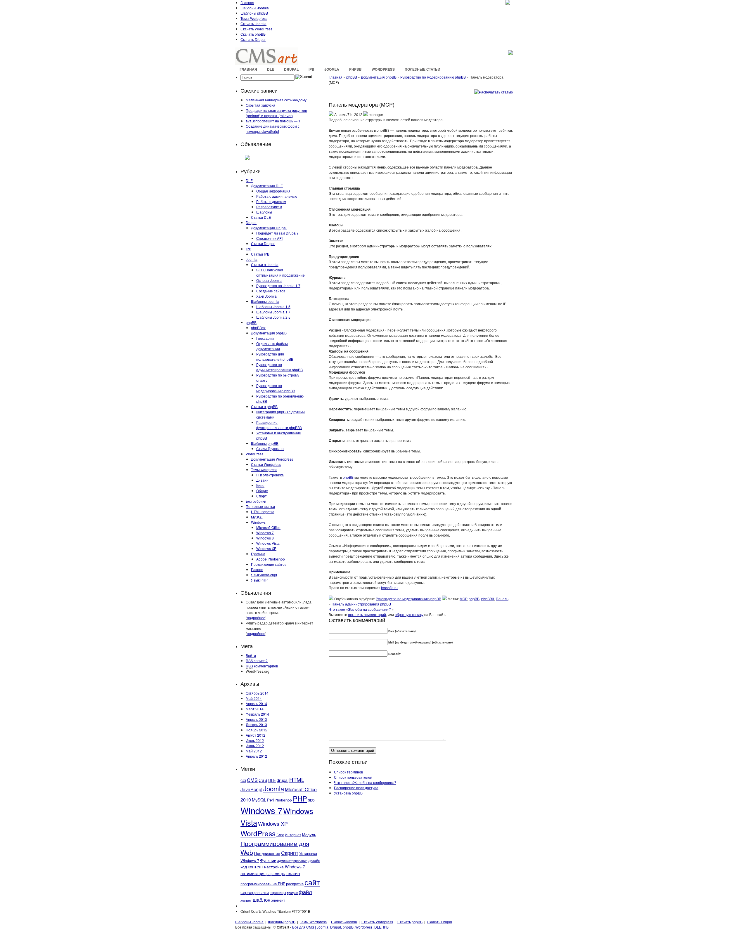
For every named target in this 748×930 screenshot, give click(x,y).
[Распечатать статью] (493, 91)
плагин (293, 873)
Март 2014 (255, 708)
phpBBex (258, 327)
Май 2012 (254, 750)
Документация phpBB (269, 332)
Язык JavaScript (264, 574)
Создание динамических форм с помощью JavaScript (272, 129)
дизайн (314, 860)
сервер (247, 892)
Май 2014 (254, 698)
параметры (275, 873)
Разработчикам (269, 206)
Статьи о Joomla (264, 264)
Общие (262, 490)
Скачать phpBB (253, 34)
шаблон (261, 899)
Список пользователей (353, 777)
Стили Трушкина (270, 448)
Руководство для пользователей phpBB (274, 356)
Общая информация (273, 190)
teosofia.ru (389, 587)
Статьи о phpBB (264, 406)
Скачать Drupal (253, 39)
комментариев (262, 665)
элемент (278, 900)
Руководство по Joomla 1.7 (278, 285)
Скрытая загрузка (260, 105)
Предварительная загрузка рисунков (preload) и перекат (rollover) (276, 113)
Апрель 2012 (256, 756)
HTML (296, 779)
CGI (243, 780)
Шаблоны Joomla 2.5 (273, 317)
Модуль (309, 834)
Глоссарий (265, 338)
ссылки (262, 892)
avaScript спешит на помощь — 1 (273, 120)
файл (305, 892)
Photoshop (283, 799)
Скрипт (289, 852)
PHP (300, 799)
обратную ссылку (409, 614)
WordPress (383, 69)
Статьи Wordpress (266, 464)
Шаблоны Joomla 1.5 (273, 306)
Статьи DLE (261, 217)
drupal (282, 780)
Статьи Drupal (263, 243)
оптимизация (253, 873)
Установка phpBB (348, 792)
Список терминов (348, 771)
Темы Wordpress (253, 18)
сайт (312, 882)
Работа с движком (271, 201)
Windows (258, 522)
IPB (311, 69)
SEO (311, 800)
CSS (263, 780)
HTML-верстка (262, 511)
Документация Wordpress (272, 459)
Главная (247, 2)
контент (255, 866)
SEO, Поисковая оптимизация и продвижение (280, 272)
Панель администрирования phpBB (361, 603)
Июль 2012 (255, 740)
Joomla (331, 69)
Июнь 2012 (255, 745)
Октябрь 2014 (257, 692)
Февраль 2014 (257, 714)
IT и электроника (270, 474)
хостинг (246, 900)
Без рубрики (256, 501)
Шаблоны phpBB (254, 13)
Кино (260, 485)
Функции (268, 860)
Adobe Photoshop (270, 558)
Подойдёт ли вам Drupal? (277, 232)
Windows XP (266, 548)
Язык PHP (259, 579)
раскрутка (295, 883)
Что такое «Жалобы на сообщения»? (360, 609)
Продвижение (267, 853)
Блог (280, 834)
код (243, 867)
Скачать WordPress (256, 28)
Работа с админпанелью (276, 196)
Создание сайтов (270, 290)
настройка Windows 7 (284, 867)
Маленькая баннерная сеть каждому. (276, 99)
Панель (502, 598)
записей (257, 660)
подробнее (256, 617)
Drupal (291, 69)
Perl (270, 800)
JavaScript (251, 789)
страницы (278, 892)
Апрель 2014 (256, 703)
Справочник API (269, 238)
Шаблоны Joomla (254, 7)
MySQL (257, 516)
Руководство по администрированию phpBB (279, 367)
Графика (258, 553)
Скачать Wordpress (377, 921)
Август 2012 (255, 735)
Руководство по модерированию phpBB (275, 388)
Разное (257, 569)
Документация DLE (267, 185)
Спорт (261, 495)
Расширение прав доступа (356, 787)
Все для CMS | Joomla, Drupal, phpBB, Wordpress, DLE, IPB (340, 926)
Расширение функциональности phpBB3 (279, 425)
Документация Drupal (269, 227)
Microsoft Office (268, 527)
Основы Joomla (269, 280)
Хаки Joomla (266, 296)
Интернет (293, 834)
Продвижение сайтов (268, 564)
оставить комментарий (367, 614)
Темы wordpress (264, 469)
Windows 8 (265, 537)
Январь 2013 (256, 724)
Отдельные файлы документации (272, 346)
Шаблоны (264, 211)
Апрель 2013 (256, 719)
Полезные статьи (422, 69)
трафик (292, 893)
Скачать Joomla (253, 23)
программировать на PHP (262, 883)
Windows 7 (265, 532)
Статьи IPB (260, 253)
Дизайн (262, 480)
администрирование (292, 860)
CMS (252, 779)
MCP (463, 598)
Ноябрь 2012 (256, 729)
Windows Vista (268, 543)
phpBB (355, 69)
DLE (270, 69)
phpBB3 (487, 598)
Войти (251, 655)
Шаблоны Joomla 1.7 (273, 311)
